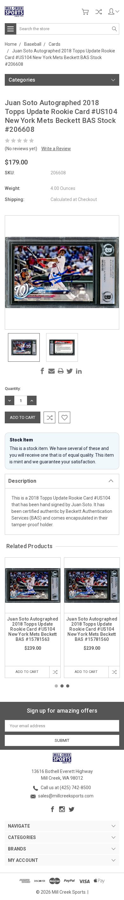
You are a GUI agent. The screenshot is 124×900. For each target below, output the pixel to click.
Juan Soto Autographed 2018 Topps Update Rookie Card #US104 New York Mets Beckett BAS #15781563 (32, 629)
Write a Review (56, 148)
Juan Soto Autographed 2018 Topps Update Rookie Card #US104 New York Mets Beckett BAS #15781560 (91, 629)
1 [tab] (56, 686)
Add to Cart (27, 672)
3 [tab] (67, 686)
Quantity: (13, 388)
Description (22, 481)
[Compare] (98, 11)
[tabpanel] (32, 617)
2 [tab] (62, 686)
